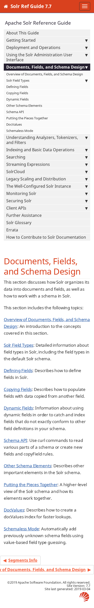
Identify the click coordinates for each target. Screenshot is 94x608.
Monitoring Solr (21, 193)
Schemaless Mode (19, 130)
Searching (15, 157)
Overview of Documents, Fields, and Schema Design (44, 74)
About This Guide (22, 33)
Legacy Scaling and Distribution (36, 179)
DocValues (14, 124)
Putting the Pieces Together (27, 118)
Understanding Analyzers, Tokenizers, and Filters (42, 140)
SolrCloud (15, 171)
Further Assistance (24, 215)
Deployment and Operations (33, 47)
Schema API (15, 112)
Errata (12, 230)
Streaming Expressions (28, 164)
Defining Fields (17, 86)
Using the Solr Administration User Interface (39, 57)
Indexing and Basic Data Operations (40, 150)
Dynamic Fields (17, 99)
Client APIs (16, 208)
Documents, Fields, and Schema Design (45, 67)
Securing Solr (19, 201)
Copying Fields (17, 93)
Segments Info (22, 560)
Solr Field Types (17, 80)
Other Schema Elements (24, 105)
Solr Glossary (18, 222)
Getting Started (21, 40)
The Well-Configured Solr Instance (38, 186)
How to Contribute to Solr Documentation (46, 237)
